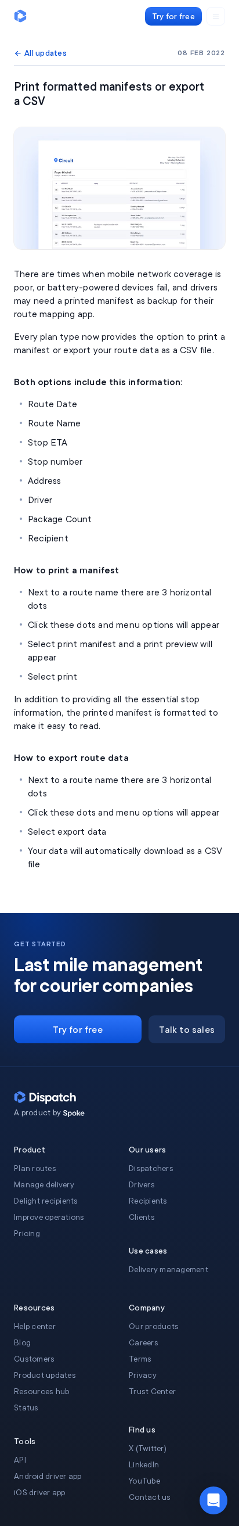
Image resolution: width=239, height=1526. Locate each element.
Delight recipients (46, 1201)
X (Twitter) (147, 1448)
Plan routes (35, 1168)
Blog (22, 1343)
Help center (35, 1326)
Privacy (143, 1375)
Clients (142, 1217)
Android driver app (48, 1476)
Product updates (45, 1375)
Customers (34, 1359)
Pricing (27, 1233)
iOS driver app (40, 1493)
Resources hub (41, 1391)
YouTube (144, 1481)
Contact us (150, 1497)
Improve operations (49, 1217)
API (20, 1460)
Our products (154, 1326)
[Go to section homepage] (74, 1113)
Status (26, 1408)
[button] (213, 1500)
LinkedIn (144, 1465)
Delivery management (168, 1269)
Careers (143, 1343)
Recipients (148, 1201)
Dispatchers (151, 1168)
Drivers (142, 1185)
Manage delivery (44, 1185)
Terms (140, 1359)
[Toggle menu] (216, 16)
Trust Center (152, 1391)
